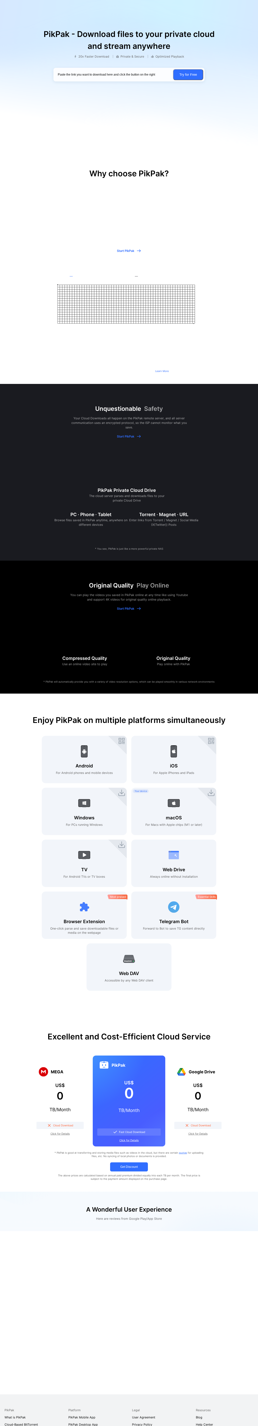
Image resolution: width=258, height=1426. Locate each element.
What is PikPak (15, 1417)
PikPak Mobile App (81, 1417)
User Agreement (143, 1417)
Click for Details (60, 1133)
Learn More (162, 371)
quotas (183, 1152)
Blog (199, 1417)
